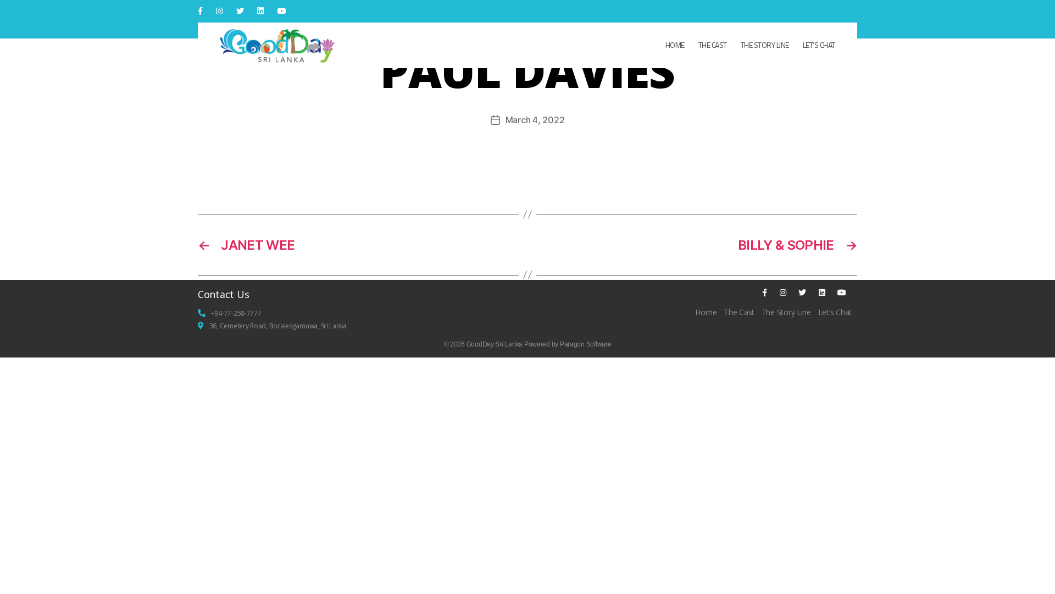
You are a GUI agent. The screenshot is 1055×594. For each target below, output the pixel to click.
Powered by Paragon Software (568, 344)
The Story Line (765, 45)
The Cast (712, 45)
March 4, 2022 (535, 119)
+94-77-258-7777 (236, 313)
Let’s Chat (819, 45)
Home (675, 45)
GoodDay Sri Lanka (495, 344)
